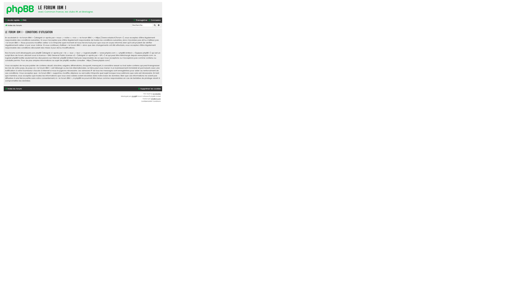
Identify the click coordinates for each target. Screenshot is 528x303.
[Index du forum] (20, 10)
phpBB (134, 96)
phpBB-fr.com (156, 99)
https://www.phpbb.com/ (98, 60)
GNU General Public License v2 (61, 55)
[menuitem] (23, 20)
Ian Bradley (157, 94)
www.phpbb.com (145, 55)
